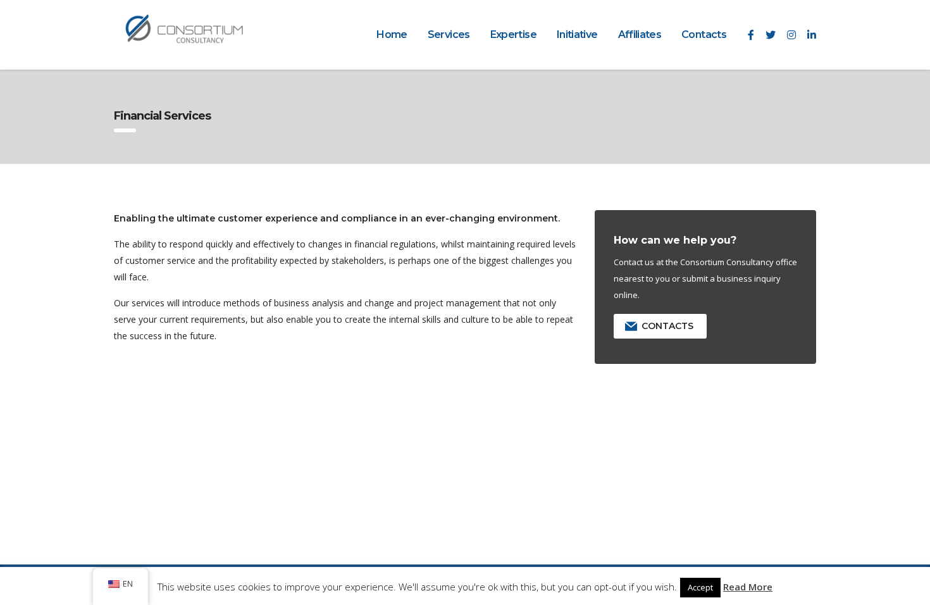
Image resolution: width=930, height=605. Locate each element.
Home (391, 34)
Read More (747, 586)
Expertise (513, 34)
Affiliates (640, 34)
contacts (667, 326)
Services (449, 34)
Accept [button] (700, 587)
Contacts (703, 34)
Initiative (577, 34)
